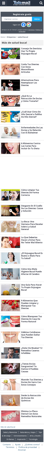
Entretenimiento (20, 436)
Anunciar (22, 450)
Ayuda (17, 444)
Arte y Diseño (35, 436)
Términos (31, 30)
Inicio (3, 37)
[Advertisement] (22, 172)
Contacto (7, 444)
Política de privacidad (28, 447)
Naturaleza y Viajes (28, 432)
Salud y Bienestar (10, 432)
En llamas (10, 439)
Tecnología (33, 439)
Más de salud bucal (8, 427)
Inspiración (21, 439)
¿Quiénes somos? (32, 444)
